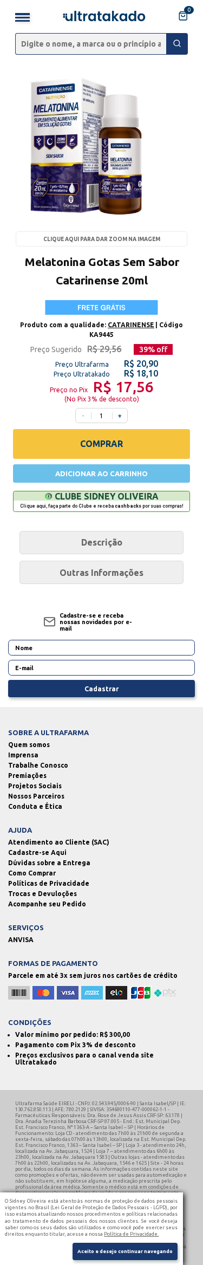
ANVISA (21, 939)
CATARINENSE (131, 324)
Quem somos (29, 744)
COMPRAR (101, 444)
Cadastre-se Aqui (37, 852)
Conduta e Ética (35, 806)
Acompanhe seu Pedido (47, 903)
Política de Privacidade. (131, 1234)
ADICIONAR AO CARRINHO (101, 473)
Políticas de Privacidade (48, 883)
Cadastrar (101, 688)
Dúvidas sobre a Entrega (49, 862)
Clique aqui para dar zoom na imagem (101, 239)
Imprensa (23, 754)
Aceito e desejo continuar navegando (125, 1251)
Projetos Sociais (35, 785)
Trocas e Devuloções (42, 893)
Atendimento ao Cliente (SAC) (58, 842)
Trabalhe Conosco (38, 765)
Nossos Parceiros (36, 796)
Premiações (27, 775)
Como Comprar (32, 873)
